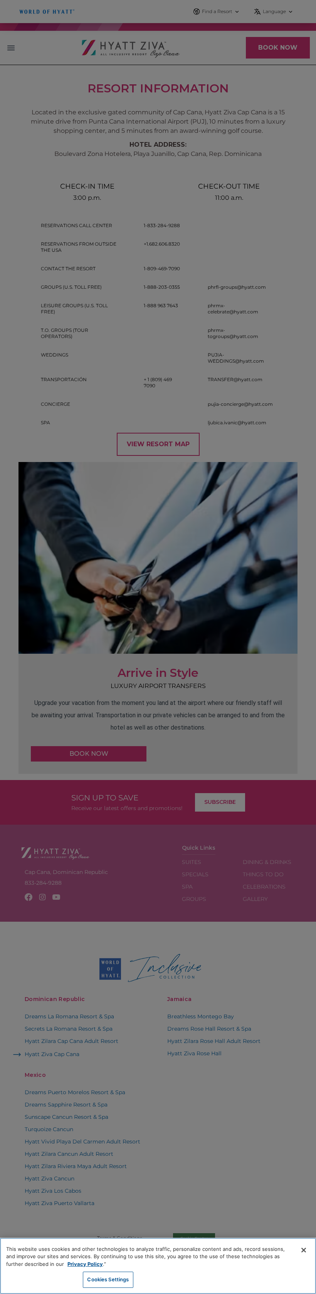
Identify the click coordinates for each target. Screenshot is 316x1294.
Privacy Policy (85, 1264)
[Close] (303, 1250)
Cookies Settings (108, 1279)
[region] (158, 1266)
